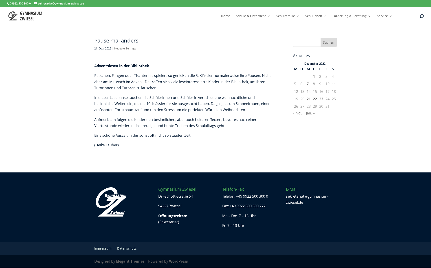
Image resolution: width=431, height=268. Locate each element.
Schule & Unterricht (251, 16)
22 (315, 98)
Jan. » (310, 113)
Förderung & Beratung (349, 16)
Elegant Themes (130, 261)
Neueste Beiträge (125, 48)
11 (334, 83)
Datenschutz (126, 248)
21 (309, 98)
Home (225, 16)
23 (321, 98)
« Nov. (298, 113)
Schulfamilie (285, 16)
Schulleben (313, 16)
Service (382, 16)
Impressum (102, 248)
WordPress (178, 261)
